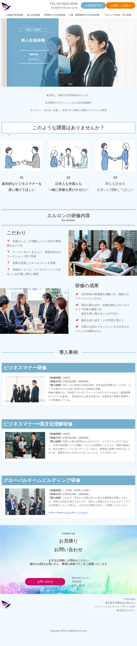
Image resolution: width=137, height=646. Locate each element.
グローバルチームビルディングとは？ (68, 512)
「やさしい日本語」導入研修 (117, 15)
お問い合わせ (45, 581)
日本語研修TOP (93, 5)
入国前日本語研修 (14, 15)
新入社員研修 (33, 15)
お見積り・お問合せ (120, 5)
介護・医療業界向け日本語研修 (84, 15)
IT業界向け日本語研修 (54, 15)
